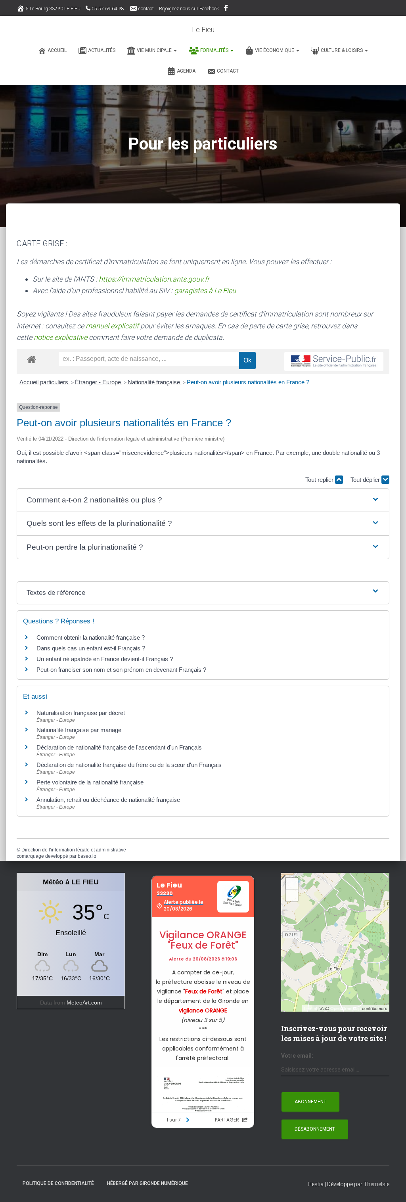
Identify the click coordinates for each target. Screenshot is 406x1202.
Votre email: (297, 1055)
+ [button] (292, 883)
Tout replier (320, 479)
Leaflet (310, 1008)
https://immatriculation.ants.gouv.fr (154, 279)
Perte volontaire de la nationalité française (90, 782)
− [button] (292, 895)
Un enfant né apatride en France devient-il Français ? (104, 659)
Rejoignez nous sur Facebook (189, 9)
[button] (175, 50)
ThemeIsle (376, 1184)
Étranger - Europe (99, 382)
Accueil (57, 50)
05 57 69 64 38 (108, 9)
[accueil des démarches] (31, 359)
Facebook (226, 9)
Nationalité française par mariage (78, 730)
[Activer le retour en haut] (390, 1186)
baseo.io (87, 856)
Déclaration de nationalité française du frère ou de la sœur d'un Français (129, 764)
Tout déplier (365, 479)
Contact (228, 71)
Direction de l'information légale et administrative (73, 850)
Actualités (101, 50)
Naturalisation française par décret (80, 712)
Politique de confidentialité (58, 1183)
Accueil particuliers (44, 382)
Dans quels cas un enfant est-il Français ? (90, 648)
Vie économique (275, 50)
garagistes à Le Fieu (205, 290)
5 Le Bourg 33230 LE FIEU (53, 9)
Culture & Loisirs (342, 50)
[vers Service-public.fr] (333, 361)
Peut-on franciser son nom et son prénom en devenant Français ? (121, 669)
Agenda (186, 71)
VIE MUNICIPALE (155, 50)
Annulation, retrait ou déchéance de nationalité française (108, 799)
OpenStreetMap (345, 1008)
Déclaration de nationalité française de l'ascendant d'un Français (119, 747)
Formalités (215, 50)
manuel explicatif (112, 326)
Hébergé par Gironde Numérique (147, 1183)
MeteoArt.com (84, 1002)
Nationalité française (155, 382)
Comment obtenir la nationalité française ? (90, 637)
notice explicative (60, 337)
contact (146, 9)
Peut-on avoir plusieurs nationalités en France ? (248, 382)
